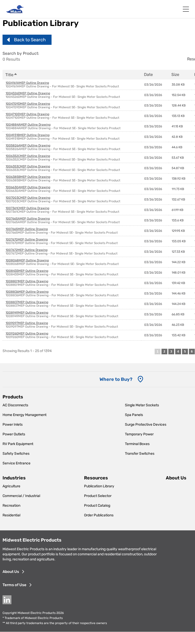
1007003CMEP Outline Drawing (28, 197)
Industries (14, 478)
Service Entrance (16, 463)
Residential (11, 515)
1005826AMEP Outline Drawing (28, 145)
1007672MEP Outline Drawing (26, 250)
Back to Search (30, 40)
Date (148, 74)
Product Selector (97, 496)
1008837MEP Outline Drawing (27, 302)
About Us (11, 571)
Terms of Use (14, 585)
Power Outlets (14, 434)
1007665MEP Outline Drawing (27, 229)
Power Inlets (13, 424)
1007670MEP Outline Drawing (27, 239)
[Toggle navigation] (186, 9)
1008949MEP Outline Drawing (27, 312)
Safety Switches (16, 453)
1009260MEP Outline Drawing (27, 333)
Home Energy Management (24, 415)
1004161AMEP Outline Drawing (27, 83)
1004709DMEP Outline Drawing (28, 103)
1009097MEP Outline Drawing (27, 323)
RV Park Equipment (18, 444)
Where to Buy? (116, 379)
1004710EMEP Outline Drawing (27, 114)
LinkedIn (7, 599)
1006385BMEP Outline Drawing (28, 177)
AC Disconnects (15, 405)
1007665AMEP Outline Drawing (28, 218)
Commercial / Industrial (21, 496)
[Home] (15, 9)
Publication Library (99, 486)
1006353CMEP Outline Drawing (28, 166)
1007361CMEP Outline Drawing (27, 208)
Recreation (11, 505)
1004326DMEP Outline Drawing (28, 93)
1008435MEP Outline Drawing (27, 271)
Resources (96, 478)
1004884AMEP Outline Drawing (28, 124)
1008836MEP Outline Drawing (27, 291)
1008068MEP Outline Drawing (27, 260)
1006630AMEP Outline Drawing (28, 187)
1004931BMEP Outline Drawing (28, 135)
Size (175, 74)
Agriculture (11, 486)
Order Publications (98, 515)
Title (11, 74)
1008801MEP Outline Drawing (27, 281)
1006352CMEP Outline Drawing (28, 156)
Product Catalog (97, 505)
